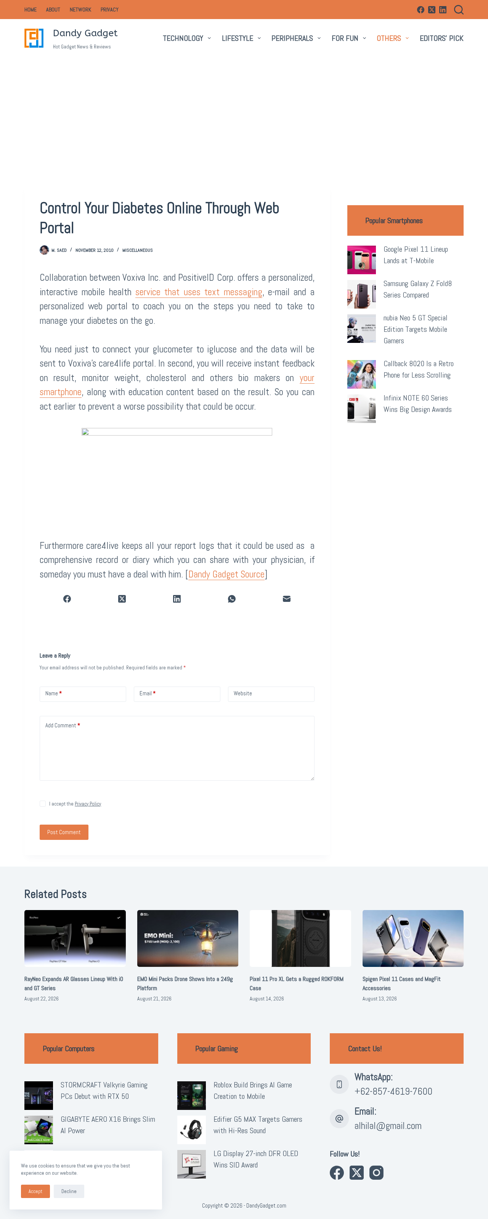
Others (389, 38)
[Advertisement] (244, 114)
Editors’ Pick (442, 38)
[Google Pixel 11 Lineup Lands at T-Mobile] (361, 260)
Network (80, 9)
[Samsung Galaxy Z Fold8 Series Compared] (361, 294)
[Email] (287, 599)
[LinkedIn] (442, 9)
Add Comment (62, 725)
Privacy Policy (88, 804)
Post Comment (64, 832)
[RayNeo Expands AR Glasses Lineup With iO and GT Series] (75, 938)
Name (53, 693)
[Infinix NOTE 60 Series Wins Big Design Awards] (361, 408)
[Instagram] (376, 1173)
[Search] (459, 9)
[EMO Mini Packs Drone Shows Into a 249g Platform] (188, 938)
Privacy (110, 9)
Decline (69, 1191)
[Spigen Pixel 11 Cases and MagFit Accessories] (413, 938)
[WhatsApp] (232, 599)
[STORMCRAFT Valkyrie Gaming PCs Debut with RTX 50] (38, 1095)
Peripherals (292, 38)
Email (148, 693)
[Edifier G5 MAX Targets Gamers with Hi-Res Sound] (191, 1130)
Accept (35, 1191)
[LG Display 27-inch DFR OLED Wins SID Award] (191, 1164)
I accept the (75, 804)
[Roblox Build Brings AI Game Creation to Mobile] (191, 1095)
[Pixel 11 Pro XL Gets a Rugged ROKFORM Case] (300, 938)
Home (30, 9)
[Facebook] (420, 9)
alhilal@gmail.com (388, 1126)
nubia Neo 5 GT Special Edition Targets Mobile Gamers (416, 329)
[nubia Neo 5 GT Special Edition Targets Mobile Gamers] (361, 328)
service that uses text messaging (198, 292)
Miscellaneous (137, 250)
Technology (183, 38)
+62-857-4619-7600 (393, 1091)
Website (243, 693)
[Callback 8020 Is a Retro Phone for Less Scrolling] (361, 374)
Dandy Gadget (85, 33)
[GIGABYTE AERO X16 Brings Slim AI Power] (38, 1130)
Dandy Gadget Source (226, 574)
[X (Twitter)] (431, 9)
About (53, 9)
